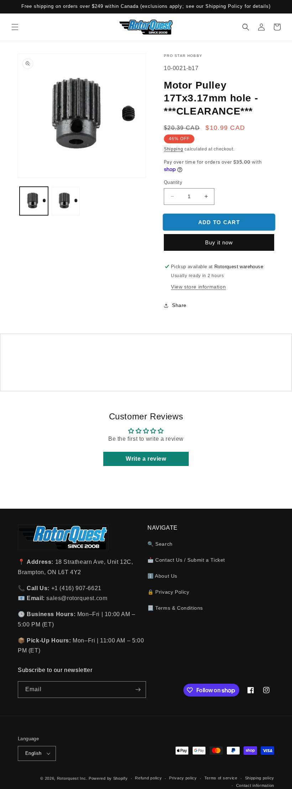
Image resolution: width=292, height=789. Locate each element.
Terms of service (221, 778)
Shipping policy (260, 778)
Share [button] (179, 305)
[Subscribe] (138, 689)
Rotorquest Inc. (72, 778)
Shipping (173, 149)
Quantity (173, 182)
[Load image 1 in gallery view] (34, 201)
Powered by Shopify (108, 778)
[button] (15, 27)
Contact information (255, 785)
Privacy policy (183, 778)
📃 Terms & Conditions (175, 608)
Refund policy (148, 778)
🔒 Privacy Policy (168, 592)
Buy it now (219, 242)
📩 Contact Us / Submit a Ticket (186, 560)
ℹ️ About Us (162, 576)
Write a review (146, 459)
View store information (198, 287)
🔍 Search (160, 544)
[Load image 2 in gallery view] (66, 201)
